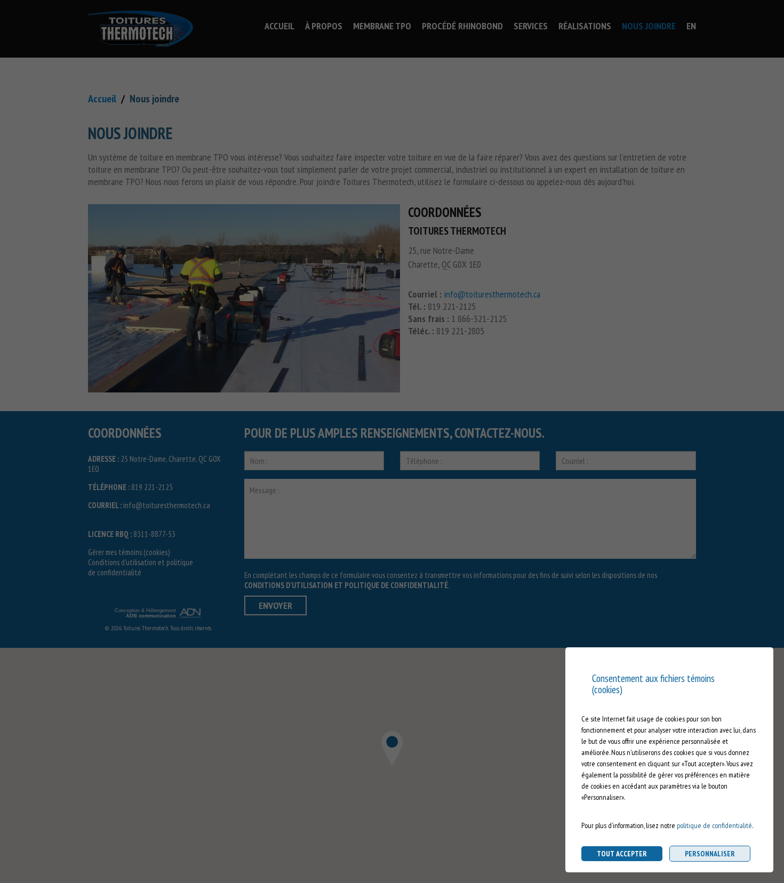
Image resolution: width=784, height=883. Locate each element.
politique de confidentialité (714, 825)
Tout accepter (622, 853)
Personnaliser (710, 853)
